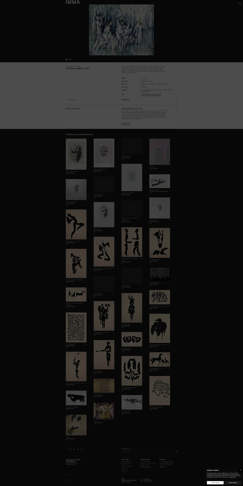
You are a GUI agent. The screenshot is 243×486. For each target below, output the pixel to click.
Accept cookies (215, 482)
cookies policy (232, 477)
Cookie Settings (233, 482)
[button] (241, 470)
